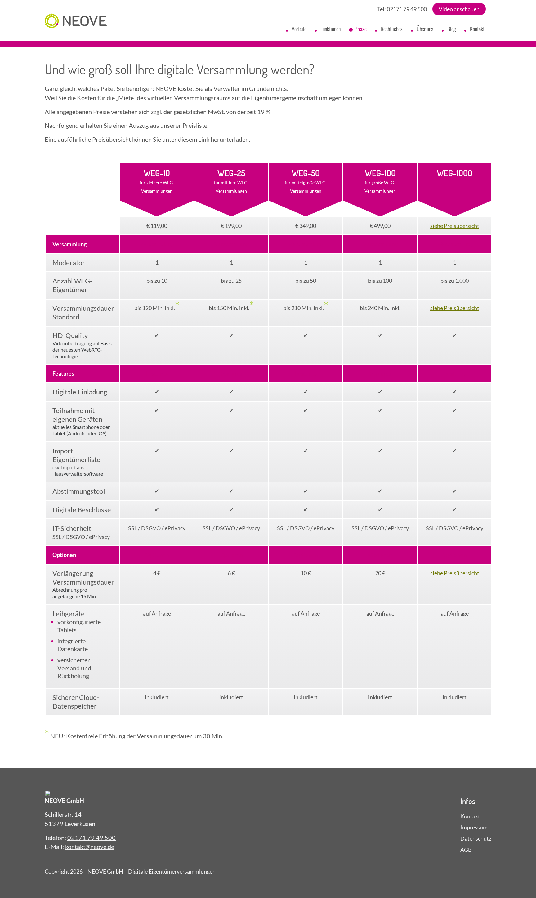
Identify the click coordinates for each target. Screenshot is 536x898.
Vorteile (299, 29)
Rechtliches (392, 29)
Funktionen (330, 29)
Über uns (425, 29)
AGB (466, 849)
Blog (451, 29)
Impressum (474, 827)
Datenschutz (475, 838)
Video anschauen (459, 9)
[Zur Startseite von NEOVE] (76, 22)
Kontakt (477, 29)
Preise (361, 29)
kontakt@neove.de (89, 846)
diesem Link (193, 139)
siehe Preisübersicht (454, 225)
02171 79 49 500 (407, 9)
